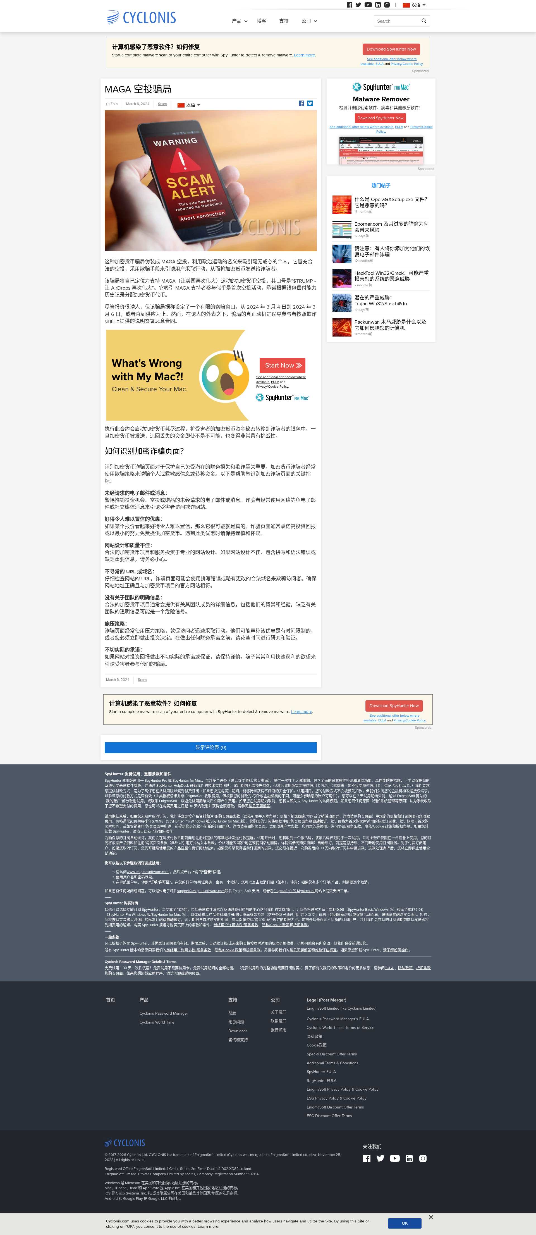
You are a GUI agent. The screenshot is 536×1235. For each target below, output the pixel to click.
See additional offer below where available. (362, 127)
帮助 (232, 1013)
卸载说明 (184, 973)
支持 (284, 21)
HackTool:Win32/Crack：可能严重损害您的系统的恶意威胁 (392, 276)
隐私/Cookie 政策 (378, 826)
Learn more (304, 55)
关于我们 (278, 1012)
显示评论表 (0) (210, 747)
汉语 (190, 105)
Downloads (238, 1031)
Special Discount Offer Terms (332, 1054)
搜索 (424, 21)
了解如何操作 (162, 831)
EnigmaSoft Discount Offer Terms (335, 1107)
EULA (379, 64)
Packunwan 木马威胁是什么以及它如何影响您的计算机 (390, 325)
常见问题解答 (259, 806)
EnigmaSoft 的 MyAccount (294, 891)
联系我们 (278, 1021)
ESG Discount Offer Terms (329, 1116)
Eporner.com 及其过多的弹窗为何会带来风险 (392, 227)
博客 (261, 21)
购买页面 (115, 973)
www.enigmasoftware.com (148, 872)
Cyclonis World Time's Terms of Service (340, 1027)
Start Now (279, 365)
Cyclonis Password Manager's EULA (338, 1019)
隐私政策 (405, 968)
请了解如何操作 (395, 950)
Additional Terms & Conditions (332, 1063)
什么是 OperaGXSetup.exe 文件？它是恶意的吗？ (392, 202)
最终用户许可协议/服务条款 (236, 925)
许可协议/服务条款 (346, 826)
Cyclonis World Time (157, 1022)
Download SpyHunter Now (391, 49)
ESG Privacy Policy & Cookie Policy (337, 1098)
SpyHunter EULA (321, 1071)
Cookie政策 (317, 1045)
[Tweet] (310, 103)
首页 (110, 1000)
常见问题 (236, 1022)
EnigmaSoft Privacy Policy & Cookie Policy (343, 1089)
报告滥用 (278, 1029)
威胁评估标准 (326, 950)
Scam (162, 104)
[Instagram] (387, 5)
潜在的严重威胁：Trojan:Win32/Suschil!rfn (381, 301)
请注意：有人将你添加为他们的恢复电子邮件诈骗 (392, 251)
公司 (306, 21)
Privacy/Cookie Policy (407, 64)
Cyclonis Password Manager (164, 1013)
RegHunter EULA (321, 1080)
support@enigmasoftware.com (201, 891)
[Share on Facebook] (301, 103)
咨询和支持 (238, 1040)
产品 (236, 21)
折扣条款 (403, 826)
